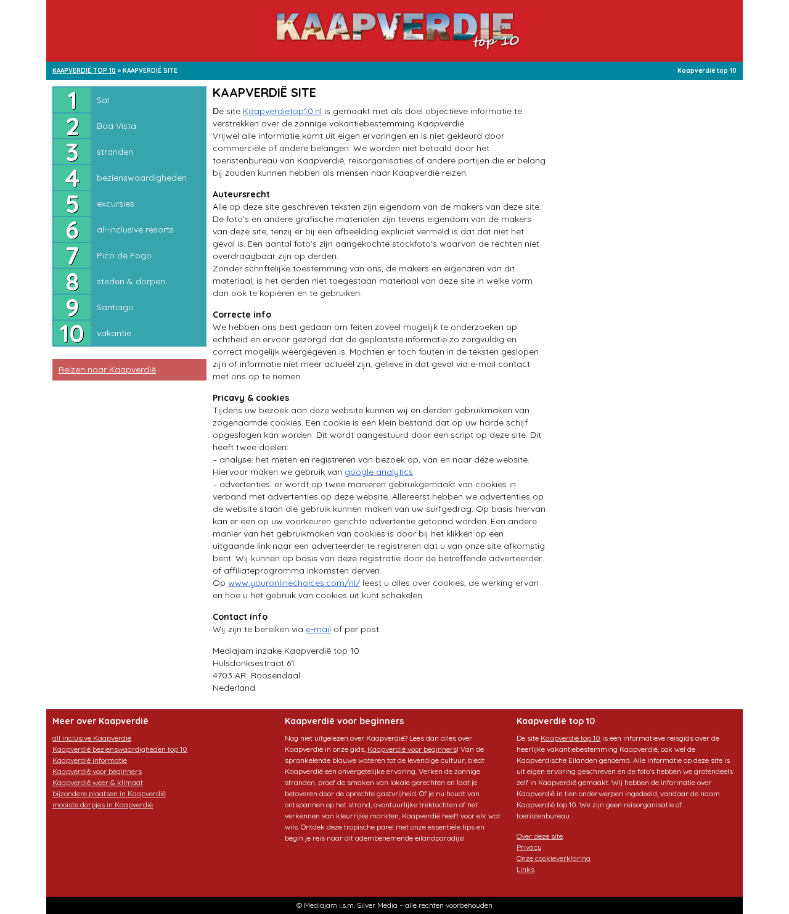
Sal (103, 99)
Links (525, 869)
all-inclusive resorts (135, 229)
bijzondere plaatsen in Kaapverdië (109, 793)
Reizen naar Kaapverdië (107, 369)
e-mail (318, 629)
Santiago (115, 307)
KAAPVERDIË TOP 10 (84, 71)
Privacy (529, 847)
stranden (115, 151)
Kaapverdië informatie (89, 760)
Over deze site (540, 836)
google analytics (379, 471)
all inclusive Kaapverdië (91, 738)
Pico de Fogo (124, 255)
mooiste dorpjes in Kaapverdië (102, 804)
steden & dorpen (131, 281)
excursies (115, 203)
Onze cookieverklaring (554, 858)
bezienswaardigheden (142, 177)
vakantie (114, 333)
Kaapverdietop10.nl (282, 111)
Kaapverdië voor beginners (97, 771)
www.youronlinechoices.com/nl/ (294, 582)
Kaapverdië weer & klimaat (97, 782)
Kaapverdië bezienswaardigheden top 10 (119, 749)
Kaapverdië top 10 (707, 71)
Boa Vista (116, 125)
